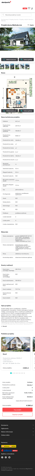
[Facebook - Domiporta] (2, 457)
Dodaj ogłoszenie (25, 8)
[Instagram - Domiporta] (6, 457)
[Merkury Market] (8, 446)
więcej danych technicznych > (24, 400)
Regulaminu (29, 468)
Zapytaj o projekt (17, 414)
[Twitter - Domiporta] (9, 457)
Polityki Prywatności (6, 470)
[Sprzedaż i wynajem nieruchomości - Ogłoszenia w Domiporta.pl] (6, 2)
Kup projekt (17, 410)
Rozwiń (5, 326)
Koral (5, 354)
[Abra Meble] (9, 450)
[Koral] (15, 344)
